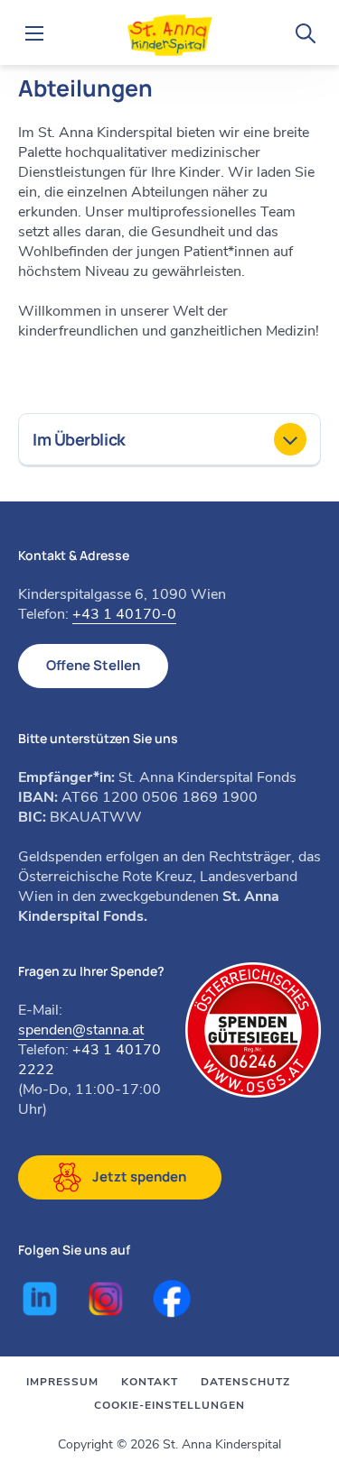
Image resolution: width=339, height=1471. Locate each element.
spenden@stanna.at (81, 1030)
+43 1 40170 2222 (89, 1060)
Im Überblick (79, 439)
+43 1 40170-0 (124, 614)
